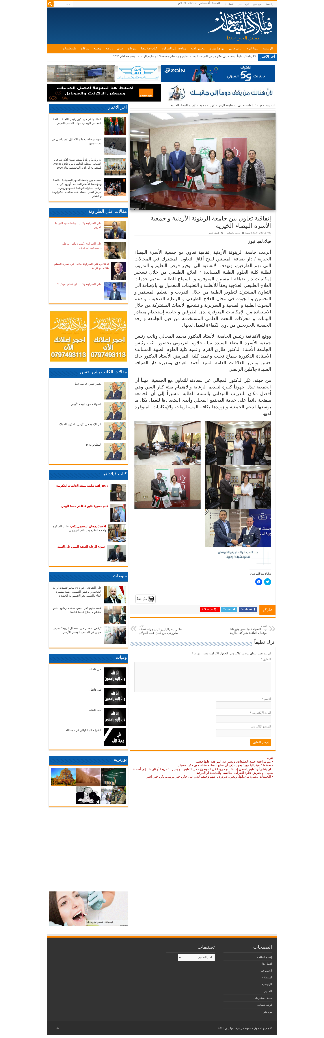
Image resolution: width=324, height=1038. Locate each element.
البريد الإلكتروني (260, 712)
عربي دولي (235, 48)
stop (259, 105)
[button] (203, 161)
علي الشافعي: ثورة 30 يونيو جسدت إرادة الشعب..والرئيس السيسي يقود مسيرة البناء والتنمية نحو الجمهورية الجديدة (77, 591)
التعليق (266, 659)
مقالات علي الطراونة (173, 48)
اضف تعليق (213, 233)
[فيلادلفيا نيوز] (241, 24)
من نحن (257, 4)
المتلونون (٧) (94, 444)
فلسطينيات (69, 48)
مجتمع (97, 48)
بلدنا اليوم (252, 48)
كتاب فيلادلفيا (149, 48)
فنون (120, 48)
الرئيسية (270, 4)
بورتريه (120, 759)
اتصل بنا (229, 4)
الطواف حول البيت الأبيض (86, 404)
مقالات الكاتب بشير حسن (103, 371)
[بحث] (50, 4)
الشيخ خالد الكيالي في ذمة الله (83, 730)
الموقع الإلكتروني (261, 726)
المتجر (268, 991)
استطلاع (267, 977)
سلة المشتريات (262, 998)
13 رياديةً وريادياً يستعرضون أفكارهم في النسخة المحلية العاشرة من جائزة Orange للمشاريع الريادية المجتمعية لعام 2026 (77, 163)
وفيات (121, 657)
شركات (84, 48)
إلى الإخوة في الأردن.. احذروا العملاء (80, 424)
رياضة (109, 48)
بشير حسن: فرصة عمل (88, 383)
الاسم (266, 698)
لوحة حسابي (264, 1004)
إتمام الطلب (264, 957)
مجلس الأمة (198, 48)
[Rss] (57, 1028)
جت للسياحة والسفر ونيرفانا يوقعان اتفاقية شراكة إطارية (248, 629)
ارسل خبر (243, 4)
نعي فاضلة (95, 669)
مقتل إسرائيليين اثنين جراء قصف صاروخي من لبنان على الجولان (160, 629)
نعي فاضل (95, 689)
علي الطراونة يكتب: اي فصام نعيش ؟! (79, 284)
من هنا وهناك (217, 48)
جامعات (231, 233)
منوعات (132, 48)
